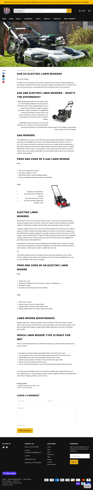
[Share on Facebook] (3, 73)
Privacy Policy (27, 479)
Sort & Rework (69, 18)
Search (4, 479)
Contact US (16, 481)
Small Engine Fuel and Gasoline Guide (46, 151)
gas (70, 325)
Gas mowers (24, 144)
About (18, 18)
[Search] (69, 11)
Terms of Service (6, 481)
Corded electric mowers (24, 243)
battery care (54, 325)
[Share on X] (3, 76)
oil (72, 325)
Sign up (74, 462)
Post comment (25, 430)
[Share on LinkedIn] (3, 79)
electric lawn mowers (38, 101)
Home (4, 18)
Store (11, 18)
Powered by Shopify (7, 485)
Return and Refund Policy (14, 479)
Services (57, 18)
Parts (38, 18)
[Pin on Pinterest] (3, 82)
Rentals (47, 18)
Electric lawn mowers (23, 220)
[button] (82, 11)
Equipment (28, 18)
